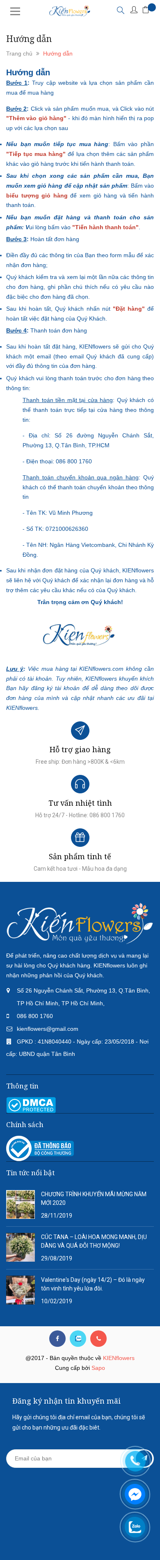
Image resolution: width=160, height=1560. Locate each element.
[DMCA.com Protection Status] (31, 1104)
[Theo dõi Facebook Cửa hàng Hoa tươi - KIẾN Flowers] (57, 1338)
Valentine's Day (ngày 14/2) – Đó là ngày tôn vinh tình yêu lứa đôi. (93, 1284)
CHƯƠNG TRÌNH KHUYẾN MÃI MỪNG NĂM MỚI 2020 (93, 1198)
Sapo (98, 1368)
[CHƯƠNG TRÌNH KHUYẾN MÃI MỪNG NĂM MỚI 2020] (20, 1204)
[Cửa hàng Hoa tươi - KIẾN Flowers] (80, 923)
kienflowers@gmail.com (47, 1028)
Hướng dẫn (28, 72)
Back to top (79, 1538)
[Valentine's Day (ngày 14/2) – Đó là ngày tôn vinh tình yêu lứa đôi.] (20, 1289)
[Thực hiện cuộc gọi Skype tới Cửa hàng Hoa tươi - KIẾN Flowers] (78, 1338)
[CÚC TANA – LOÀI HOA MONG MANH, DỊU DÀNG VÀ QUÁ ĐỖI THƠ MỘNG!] (20, 1247)
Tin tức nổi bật (30, 1172)
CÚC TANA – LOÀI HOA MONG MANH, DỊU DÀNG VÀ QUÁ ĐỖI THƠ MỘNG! (94, 1241)
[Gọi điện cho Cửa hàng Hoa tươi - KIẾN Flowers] (98, 1338)
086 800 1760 (35, 1016)
